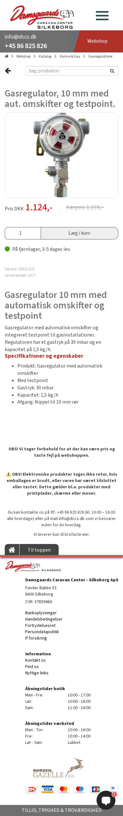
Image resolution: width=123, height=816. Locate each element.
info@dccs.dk (20, 37)
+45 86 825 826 (26, 46)
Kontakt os (35, 660)
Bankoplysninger (41, 613)
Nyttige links (37, 673)
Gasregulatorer (100, 56)
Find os (32, 667)
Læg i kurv (79, 233)
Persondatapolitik (42, 632)
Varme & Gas (70, 56)
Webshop (23, 56)
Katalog (45, 56)
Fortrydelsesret (40, 625)
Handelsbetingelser (43, 619)
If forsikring (36, 638)
